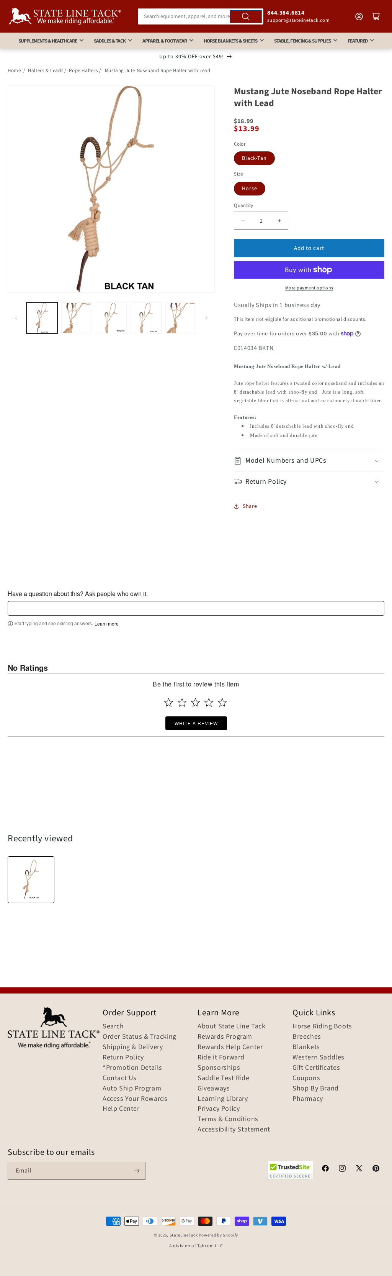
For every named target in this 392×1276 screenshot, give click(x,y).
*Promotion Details (132, 1067)
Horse (249, 188)
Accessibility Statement (234, 1129)
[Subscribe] (136, 1171)
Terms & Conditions (228, 1119)
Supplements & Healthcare (47, 40)
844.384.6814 (285, 13)
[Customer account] (359, 16)
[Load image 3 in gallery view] (111, 317)
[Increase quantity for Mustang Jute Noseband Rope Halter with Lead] (279, 221)
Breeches (306, 1036)
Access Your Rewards (135, 1099)
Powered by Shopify (218, 1235)
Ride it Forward (221, 1057)
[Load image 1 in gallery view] (41, 317)
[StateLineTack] (65, 16)
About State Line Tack (232, 1026)
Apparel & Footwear (164, 40)
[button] (309, 460)
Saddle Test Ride (224, 1078)
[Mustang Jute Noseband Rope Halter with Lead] (31, 880)
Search (113, 1026)
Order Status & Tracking (139, 1036)
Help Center (121, 1108)
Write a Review (196, 723)
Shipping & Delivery (133, 1047)
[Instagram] (342, 1169)
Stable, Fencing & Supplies (302, 40)
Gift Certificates (316, 1067)
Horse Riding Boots (322, 1026)
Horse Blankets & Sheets (230, 40)
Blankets (306, 1047)
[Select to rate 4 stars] (209, 702)
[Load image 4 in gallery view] (146, 317)
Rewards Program (225, 1036)
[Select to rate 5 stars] (222, 702)
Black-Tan (254, 158)
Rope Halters (83, 70)
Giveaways (214, 1088)
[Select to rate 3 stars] (195, 702)
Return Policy (123, 1057)
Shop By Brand (315, 1088)
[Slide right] (206, 318)
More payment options (309, 288)
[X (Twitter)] (359, 1169)
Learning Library (223, 1099)
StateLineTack (184, 1235)
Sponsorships (219, 1067)
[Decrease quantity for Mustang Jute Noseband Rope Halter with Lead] (243, 221)
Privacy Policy (219, 1108)
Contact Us (120, 1078)
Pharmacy (307, 1099)
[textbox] (196, 608)
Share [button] (250, 506)
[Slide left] (16, 318)
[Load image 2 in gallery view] (76, 317)
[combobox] (201, 16)
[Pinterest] (376, 1169)
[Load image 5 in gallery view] (180, 317)
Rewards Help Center (230, 1047)
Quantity (243, 205)
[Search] (246, 16)
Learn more (107, 624)
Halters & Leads (45, 70)
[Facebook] (325, 1169)
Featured (358, 40)
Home (14, 70)
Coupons (306, 1078)
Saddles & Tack (110, 40)
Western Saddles (318, 1057)
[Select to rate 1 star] (169, 702)
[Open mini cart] (376, 16)
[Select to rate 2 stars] (182, 702)
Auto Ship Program (132, 1088)
